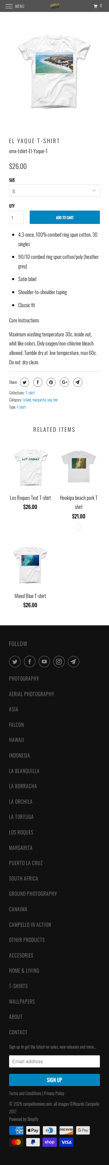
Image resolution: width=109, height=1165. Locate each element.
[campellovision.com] (54, 6)
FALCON (16, 724)
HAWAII (16, 740)
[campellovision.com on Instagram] (60, 661)
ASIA (13, 709)
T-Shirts (18, 986)
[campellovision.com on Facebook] (31, 661)
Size (12, 180)
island (27, 400)
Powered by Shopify (23, 1119)
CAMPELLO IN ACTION (30, 924)
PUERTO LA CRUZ (26, 863)
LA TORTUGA (21, 816)
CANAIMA (18, 909)
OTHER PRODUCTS (27, 939)
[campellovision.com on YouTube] (45, 661)
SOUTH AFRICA (23, 878)
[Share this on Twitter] (23, 382)
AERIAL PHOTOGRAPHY (31, 694)
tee (55, 400)
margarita (39, 400)
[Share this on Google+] (63, 382)
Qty (12, 206)
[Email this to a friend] (77, 382)
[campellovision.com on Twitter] (16, 661)
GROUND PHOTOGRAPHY (33, 893)
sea (49, 400)
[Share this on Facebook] (37, 382)
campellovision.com (37, 1104)
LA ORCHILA (21, 801)
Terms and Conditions (25, 1093)
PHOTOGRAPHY (24, 678)
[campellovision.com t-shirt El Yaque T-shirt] (54, 71)
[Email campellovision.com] (75, 661)
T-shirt (30, 393)
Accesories (21, 955)
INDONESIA (19, 755)
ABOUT (16, 1016)
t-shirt (21, 407)
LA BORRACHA (23, 786)
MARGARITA (21, 847)
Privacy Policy (54, 1093)
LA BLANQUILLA (24, 771)
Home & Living (24, 970)
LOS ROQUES (21, 832)
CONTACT (18, 1032)
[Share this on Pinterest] (50, 382)
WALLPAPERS (22, 1001)
